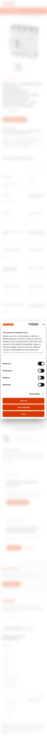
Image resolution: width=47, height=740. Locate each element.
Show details (34, 394)
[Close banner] (43, 324)
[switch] (41, 370)
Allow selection (23, 407)
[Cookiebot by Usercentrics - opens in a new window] (29, 324)
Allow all (23, 401)
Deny (23, 414)
